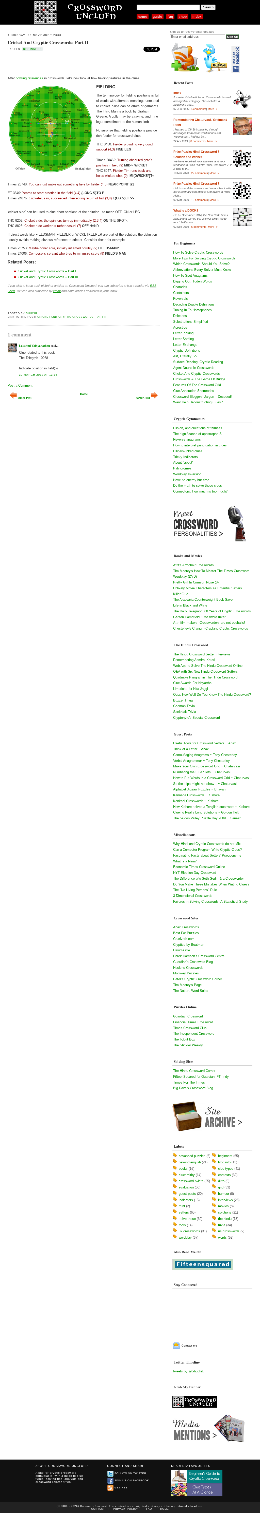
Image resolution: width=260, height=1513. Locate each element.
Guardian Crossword (188, 1016)
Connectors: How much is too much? (200, 491)
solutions (224, 1212)
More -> (212, 108)
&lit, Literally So (185, 356)
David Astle (181, 950)
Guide (157, 16)
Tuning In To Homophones (192, 310)
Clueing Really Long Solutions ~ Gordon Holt (206, 812)
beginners (32, 49)
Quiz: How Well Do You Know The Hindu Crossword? (212, 694)
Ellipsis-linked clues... (189, 451)
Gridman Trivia (184, 706)
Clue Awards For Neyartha (192, 683)
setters (184, 1212)
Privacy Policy (125, 1508)
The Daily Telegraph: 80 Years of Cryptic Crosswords (212, 611)
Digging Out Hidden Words (192, 281)
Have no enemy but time (191, 480)
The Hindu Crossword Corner (194, 1071)
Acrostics (180, 327)
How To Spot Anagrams (190, 275)
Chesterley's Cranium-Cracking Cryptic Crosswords (210, 628)
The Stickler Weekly (188, 1045)
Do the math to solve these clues (197, 485)
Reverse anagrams (187, 439)
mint (182, 1206)
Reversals (180, 298)
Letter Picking (183, 333)
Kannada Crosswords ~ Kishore (196, 795)
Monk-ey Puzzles (186, 973)
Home (142, 16)
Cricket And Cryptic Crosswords (196, 373)
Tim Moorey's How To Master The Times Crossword (211, 571)
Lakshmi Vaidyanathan (34, 346)
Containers (181, 293)
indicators (186, 1200)
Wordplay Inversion (187, 474)
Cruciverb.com (183, 939)
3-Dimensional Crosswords (192, 896)
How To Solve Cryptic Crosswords (198, 252)
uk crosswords (189, 1231)
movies (223, 1206)
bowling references (29, 78)
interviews (225, 1200)
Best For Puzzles (186, 933)
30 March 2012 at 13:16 (38, 374)
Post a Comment (20, 385)
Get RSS (121, 1487)
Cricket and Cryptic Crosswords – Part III (48, 277)
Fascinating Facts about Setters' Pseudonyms (207, 855)
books (183, 1168)
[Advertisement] (67, 63)
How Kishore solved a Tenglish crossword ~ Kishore (211, 807)
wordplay (185, 1237)
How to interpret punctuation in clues (200, 445)
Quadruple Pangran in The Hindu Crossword (205, 677)
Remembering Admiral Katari (194, 660)
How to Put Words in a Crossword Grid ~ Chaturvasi (211, 778)
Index (197, 16)
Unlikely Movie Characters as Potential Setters (207, 588)
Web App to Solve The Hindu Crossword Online (207, 666)
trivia (221, 1225)
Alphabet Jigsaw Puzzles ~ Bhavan (199, 789)
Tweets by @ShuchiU (188, 1371)
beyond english (190, 1162)
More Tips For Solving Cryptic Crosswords (204, 258)
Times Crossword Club (189, 1028)
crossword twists (191, 1181)
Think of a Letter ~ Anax (191, 749)
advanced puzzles (192, 1156)
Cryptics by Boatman (188, 945)
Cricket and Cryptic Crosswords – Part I (47, 271)
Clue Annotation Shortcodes (193, 391)
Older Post (24, 397)
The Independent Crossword (193, 1033)
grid (220, 1187)
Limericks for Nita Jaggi (190, 689)
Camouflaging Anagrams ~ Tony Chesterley (205, 755)
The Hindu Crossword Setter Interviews (202, 654)
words (222, 1237)
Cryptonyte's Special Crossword (196, 718)
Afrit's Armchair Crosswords (193, 565)
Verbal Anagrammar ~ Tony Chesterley (201, 761)
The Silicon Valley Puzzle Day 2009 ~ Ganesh (207, 818)
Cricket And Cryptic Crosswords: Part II (48, 42)
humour (223, 1194)
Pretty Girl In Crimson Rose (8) (196, 582)
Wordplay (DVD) (185, 576)
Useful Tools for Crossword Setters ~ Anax (204, 743)
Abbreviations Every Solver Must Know (202, 270)
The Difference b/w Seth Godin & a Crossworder (208, 878)
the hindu (225, 1219)
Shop (183, 16)
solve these (187, 1219)
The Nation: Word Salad (190, 991)
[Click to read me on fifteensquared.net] (202, 1269)
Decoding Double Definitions (194, 304)
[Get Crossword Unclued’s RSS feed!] (185, 72)
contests (224, 1175)
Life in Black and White (190, 605)
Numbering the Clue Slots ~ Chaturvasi (202, 772)
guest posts (187, 1194)
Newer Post (143, 397)
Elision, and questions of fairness (197, 428)
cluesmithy (187, 1175)
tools (182, 1225)
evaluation (186, 1187)
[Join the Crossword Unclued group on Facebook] (236, 72)
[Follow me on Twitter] (217, 72)
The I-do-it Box (184, 1039)
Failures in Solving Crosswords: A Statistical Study (210, 901)
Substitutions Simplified (190, 322)
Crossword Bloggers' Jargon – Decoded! (202, 397)
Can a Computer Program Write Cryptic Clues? (207, 850)
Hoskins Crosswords (188, 968)
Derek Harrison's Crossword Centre (198, 956)
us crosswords (228, 1231)
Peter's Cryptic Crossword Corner (197, 979)
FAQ (170, 16)
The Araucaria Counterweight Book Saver (203, 599)
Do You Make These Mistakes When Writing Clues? (211, 884)
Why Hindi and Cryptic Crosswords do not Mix (207, 844)
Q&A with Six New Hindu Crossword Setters (205, 671)
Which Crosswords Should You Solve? (201, 264)
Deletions (180, 316)
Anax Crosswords (186, 927)
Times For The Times (189, 1082)
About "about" (183, 462)
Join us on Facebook (132, 1480)
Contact (98, 1508)
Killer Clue (180, 594)
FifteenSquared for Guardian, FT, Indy (201, 1077)
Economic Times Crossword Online (199, 867)
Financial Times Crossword (193, 1022)
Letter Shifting (183, 339)
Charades (180, 287)
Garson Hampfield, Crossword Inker (199, 617)
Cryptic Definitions (186, 350)
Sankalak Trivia (184, 712)
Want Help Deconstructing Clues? (198, 402)
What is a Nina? (185, 861)
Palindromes (182, 468)
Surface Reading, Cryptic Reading (198, 362)
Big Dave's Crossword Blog (193, 1088)
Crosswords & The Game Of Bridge (199, 379)
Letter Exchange (185, 345)
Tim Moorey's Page (187, 985)
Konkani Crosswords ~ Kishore (196, 801)
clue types (225, 1168)
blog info (224, 1162)
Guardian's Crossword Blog (193, 962)
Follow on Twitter (130, 1473)
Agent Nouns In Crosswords (193, 368)
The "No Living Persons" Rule (195, 890)
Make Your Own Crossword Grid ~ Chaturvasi (206, 766)
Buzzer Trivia (183, 700)
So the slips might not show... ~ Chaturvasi (205, 784)
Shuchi (31, 313)
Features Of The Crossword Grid (197, 385)
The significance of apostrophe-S (197, 434)
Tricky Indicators (185, 457)
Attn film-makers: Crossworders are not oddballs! (209, 623)
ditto (221, 1181)
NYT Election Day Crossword (194, 873)
